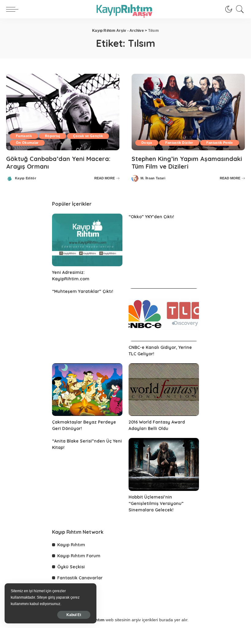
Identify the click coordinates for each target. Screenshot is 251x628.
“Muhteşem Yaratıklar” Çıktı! (82, 291)
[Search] (238, 9)
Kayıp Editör (25, 178)
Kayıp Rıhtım (71, 545)
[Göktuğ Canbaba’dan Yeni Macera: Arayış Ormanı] (62, 112)
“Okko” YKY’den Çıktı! (151, 216)
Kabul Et (73, 615)
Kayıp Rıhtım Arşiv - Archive (118, 30)
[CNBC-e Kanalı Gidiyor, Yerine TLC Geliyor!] (164, 314)
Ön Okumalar (27, 142)
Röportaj (52, 136)
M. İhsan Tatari (152, 178)
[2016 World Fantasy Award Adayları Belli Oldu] (164, 389)
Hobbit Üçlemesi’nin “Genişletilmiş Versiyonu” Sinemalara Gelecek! (156, 503)
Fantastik (24, 136)
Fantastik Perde (219, 142)
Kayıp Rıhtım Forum (78, 556)
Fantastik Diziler (179, 142)
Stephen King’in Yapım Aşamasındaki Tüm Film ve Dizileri (187, 162)
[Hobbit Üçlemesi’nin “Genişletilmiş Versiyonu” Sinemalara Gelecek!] (164, 464)
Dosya (146, 142)
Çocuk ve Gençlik (88, 136)
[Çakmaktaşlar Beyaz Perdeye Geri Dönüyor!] (87, 389)
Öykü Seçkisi (71, 567)
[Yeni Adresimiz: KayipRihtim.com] (87, 240)
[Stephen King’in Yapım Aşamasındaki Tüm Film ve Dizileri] (188, 112)
